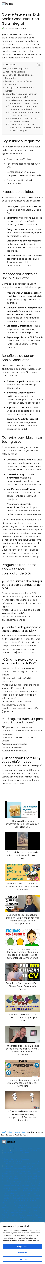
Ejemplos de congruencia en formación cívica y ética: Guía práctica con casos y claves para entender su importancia (22, 1178)
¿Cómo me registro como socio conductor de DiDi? (25, 114)
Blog (10, 1148)
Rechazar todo (22, 1259)
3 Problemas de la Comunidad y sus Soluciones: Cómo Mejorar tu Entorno (18, 1167)
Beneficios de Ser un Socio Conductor (18, 83)
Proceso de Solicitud (15, 71)
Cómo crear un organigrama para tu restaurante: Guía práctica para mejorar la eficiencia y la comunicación (22, 1210)
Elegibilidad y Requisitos (16, 68)
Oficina (6, 1150)
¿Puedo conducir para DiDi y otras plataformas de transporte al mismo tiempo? (25, 127)
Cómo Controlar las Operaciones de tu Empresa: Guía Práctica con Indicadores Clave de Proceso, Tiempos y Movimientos (22, 1217)
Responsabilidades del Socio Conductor (19, 76)
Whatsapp (26, 1153)
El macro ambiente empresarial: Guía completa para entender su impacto (21, 1195)
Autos (4, 1148)
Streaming (8, 1153)
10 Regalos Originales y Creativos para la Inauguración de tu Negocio (19, 1160)
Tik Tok (17, 1153)
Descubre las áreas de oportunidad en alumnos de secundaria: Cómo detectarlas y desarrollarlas (21, 1205)
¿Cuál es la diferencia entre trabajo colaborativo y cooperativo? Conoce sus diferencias (21, 1200)
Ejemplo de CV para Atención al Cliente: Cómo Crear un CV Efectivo (22, 1182)
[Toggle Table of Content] (38, 65)
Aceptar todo (22, 1246)
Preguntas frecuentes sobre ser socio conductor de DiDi (21, 96)
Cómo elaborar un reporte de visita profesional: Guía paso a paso (22, 1162)
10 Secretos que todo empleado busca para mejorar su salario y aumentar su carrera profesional (22, 1190)
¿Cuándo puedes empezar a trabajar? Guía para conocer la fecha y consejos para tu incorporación (22, 1171)
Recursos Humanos (20, 1150)
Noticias (39, 1148)
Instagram (29, 1148)
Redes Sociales (36, 1150)
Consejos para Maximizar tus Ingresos (19, 89)
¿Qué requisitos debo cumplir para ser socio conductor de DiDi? (24, 102)
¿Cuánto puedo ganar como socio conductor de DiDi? (23, 108)
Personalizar (22, 1253)
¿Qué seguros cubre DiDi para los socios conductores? (25, 120)
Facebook (19, 1148)
